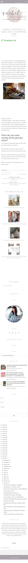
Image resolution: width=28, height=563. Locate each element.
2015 (3, 448)
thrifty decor (6, 172)
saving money (19, 170)
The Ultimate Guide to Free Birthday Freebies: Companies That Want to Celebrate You (15, 374)
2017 (3, 443)
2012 (3, 454)
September (6, 466)
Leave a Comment (5, 174)
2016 (3, 446)
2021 (3, 435)
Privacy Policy (5, 547)
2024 (3, 429)
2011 (3, 456)
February (6, 481)
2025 (3, 427)
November (6, 462)
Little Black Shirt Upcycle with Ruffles (12, 495)
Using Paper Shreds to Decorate (11, 493)
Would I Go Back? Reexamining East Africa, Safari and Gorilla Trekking (15, 383)
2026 (3, 425)
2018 (3, 441)
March (5, 479)
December (6, 460)
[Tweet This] (21, 174)
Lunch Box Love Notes (9, 501)
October (6, 464)
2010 (3, 458)
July (5, 470)
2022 (3, 433)
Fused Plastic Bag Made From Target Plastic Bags (15, 499)
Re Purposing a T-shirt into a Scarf (12, 487)
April (5, 477)
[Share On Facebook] (23, 174)
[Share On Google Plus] (25, 174)
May (5, 474)
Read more (14, 370)
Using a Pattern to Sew (9, 491)
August (5, 468)
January (5, 483)
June (5, 472)
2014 (3, 450)
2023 (3, 431)
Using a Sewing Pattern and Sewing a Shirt (13, 514)
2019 (3, 439)
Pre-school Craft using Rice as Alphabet (13, 485)
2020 (3, 437)
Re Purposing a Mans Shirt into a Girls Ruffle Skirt (15, 489)
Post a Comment (7, 286)
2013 (3, 452)
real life (11, 170)
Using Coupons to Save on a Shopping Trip (13, 497)
